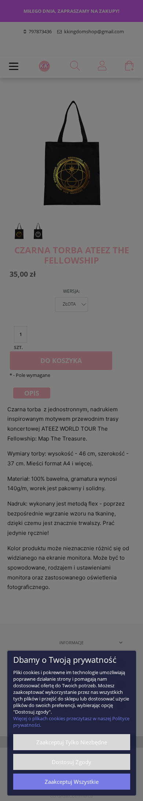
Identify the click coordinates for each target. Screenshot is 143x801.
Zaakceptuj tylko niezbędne (71, 742)
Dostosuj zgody (71, 762)
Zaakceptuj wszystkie (72, 781)
